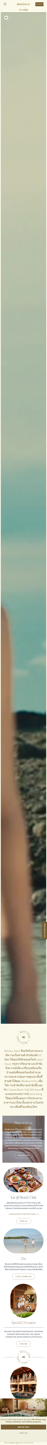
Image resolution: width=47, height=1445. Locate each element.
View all (23, 1221)
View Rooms (23, 1155)
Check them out (24, 1276)
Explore (23, 1344)
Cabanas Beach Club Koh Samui (22, 1214)
